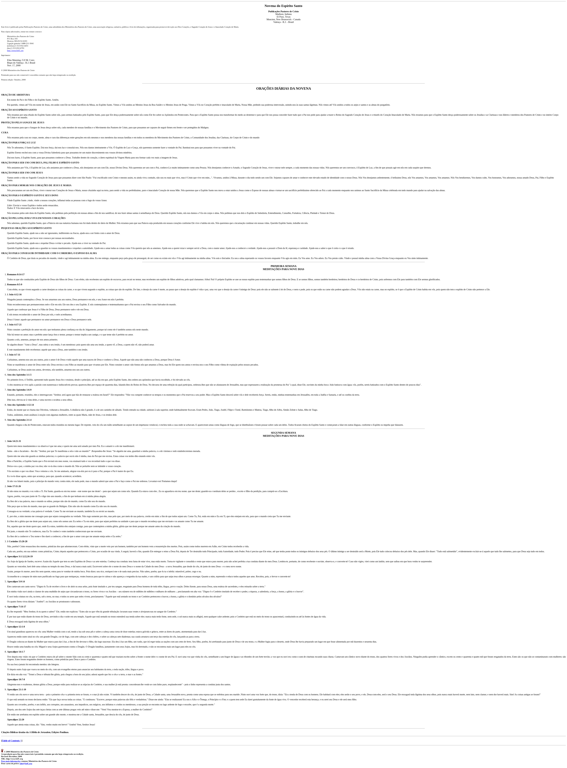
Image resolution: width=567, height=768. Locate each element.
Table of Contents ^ (12, 740)
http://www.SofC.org (15, 50)
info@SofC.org (26, 763)
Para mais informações (11, 761)
